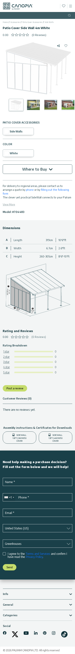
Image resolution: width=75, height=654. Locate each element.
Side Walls (49, 22)
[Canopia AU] (18, 6)
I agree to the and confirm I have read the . (37, 555)
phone (30, 189)
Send (10, 567)
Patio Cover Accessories (32, 22)
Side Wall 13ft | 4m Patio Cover (55, 438)
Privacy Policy (34, 557)
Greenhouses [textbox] (13, 544)
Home (5, 22)
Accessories (15, 22)
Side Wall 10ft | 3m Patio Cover (19, 438)
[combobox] (9, 497)
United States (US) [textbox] (17, 528)
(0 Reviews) (39, 35)
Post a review (15, 388)
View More (9, 204)
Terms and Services (37, 554)
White (14, 153)
